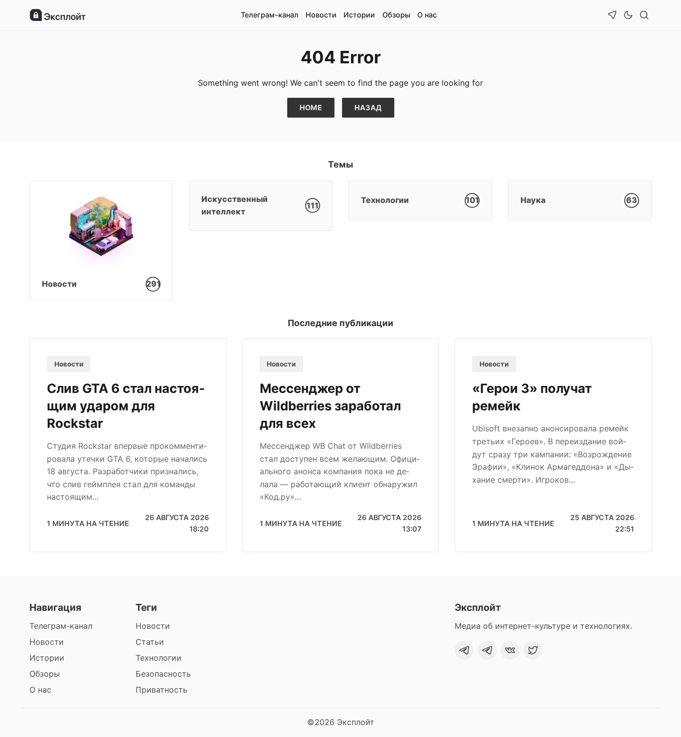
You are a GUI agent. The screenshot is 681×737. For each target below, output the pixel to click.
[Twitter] (532, 650)
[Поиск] (644, 14)
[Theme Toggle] (628, 14)
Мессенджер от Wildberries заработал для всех (330, 405)
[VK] (510, 650)
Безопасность (163, 674)
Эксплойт (355, 722)
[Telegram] (464, 650)
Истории (359, 14)
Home (311, 107)
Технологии (158, 658)
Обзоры (396, 14)
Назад (368, 107)
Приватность (161, 690)
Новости (321, 14)
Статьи (150, 642)
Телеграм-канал (270, 14)
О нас (427, 14)
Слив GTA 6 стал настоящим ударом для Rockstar (126, 405)
